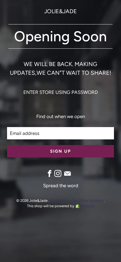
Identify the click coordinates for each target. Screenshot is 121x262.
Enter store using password (60, 92)
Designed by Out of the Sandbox (77, 200)
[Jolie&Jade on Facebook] (49, 173)
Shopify (87, 206)
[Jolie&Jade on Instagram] (57, 173)
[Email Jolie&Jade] (67, 173)
